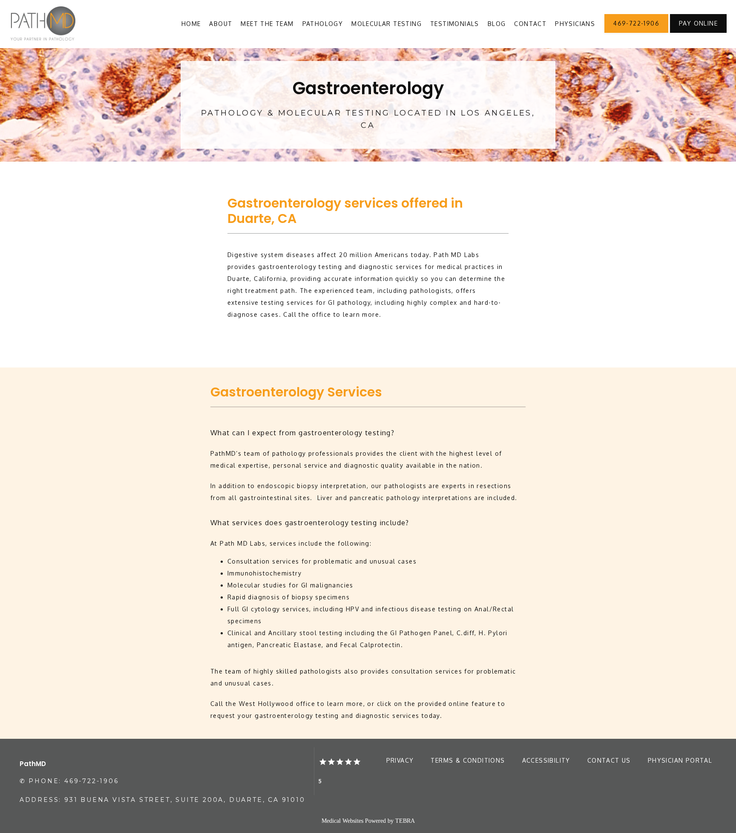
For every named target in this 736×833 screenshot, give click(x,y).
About (220, 23)
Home (191, 23)
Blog (497, 23)
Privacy (400, 760)
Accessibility (546, 760)
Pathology (322, 23)
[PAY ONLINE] (698, 32)
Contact (530, 23)
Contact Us (609, 760)
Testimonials (454, 23)
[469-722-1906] (636, 32)
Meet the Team (267, 23)
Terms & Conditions (468, 760)
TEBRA (405, 821)
